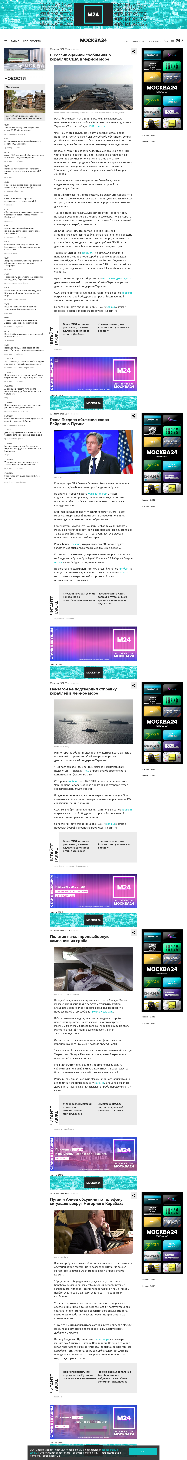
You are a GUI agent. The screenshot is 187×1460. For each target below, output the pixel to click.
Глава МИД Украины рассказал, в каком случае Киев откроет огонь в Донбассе (76, 329)
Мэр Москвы (12, 87)
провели (126, 293)
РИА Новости (97, 126)
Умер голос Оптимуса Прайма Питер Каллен (22, 477)
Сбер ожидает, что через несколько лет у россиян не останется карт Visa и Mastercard (23, 215)
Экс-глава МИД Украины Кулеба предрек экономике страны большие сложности (24, 362)
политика (8, 161)
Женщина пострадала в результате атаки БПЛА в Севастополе (21, 129)
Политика (75, 49)
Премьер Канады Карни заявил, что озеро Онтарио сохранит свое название (24, 349)
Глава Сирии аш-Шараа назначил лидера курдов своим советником (21, 321)
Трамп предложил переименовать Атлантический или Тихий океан (21, 463)
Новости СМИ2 (56, 395)
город (17, 148)
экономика (8, 221)
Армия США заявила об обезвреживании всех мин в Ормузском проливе (24, 156)
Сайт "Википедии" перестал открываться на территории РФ (20, 200)
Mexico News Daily (102, 1012)
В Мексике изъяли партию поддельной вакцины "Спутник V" (111, 1107)
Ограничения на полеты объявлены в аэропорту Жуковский (22, 142)
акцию (100, 1083)
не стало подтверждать (116, 278)
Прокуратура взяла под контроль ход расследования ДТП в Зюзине (22, 406)
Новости (15, 78)
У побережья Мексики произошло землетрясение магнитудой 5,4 (77, 1108)
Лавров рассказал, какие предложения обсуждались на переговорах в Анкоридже (23, 263)
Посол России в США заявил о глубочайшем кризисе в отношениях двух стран (112, 598)
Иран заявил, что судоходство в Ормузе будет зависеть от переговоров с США (23, 376)
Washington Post (97, 494)
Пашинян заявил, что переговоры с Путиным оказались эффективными (79, 1375)
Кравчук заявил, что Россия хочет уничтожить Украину (114, 327)
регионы (21, 134)
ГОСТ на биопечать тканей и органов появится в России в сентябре (22, 186)
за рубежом (19, 161)
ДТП (20, 411)
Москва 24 (93, 40)
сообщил (86, 253)
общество (18, 191)
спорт (6, 398)
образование (10, 237)
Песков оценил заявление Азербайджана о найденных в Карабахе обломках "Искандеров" (114, 1376)
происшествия (10, 134)
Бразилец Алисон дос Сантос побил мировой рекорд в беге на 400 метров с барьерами (23, 449)
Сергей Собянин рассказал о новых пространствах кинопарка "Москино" (24, 117)
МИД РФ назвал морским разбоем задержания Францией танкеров (20, 308)
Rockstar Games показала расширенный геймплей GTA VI (23, 335)
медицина (8, 191)
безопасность (82, 866)
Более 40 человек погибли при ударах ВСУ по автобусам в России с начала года (22, 293)
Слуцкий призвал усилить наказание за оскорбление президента (79, 597)
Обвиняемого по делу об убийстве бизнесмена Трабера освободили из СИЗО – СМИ (22, 247)
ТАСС (86, 771)
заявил (110, 307)
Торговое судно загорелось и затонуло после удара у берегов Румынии (23, 278)
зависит (125, 573)
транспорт (8, 148)
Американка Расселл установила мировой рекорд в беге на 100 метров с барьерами (23, 391)
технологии (9, 205)
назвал (58, 562)
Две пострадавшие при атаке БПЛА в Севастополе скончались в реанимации (23, 433)
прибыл (123, 569)
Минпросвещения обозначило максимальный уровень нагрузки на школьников (22, 231)
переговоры (102, 1339)
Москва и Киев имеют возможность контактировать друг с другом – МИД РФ (22, 171)
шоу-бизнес (9, 482)
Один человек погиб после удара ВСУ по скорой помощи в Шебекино (23, 420)
